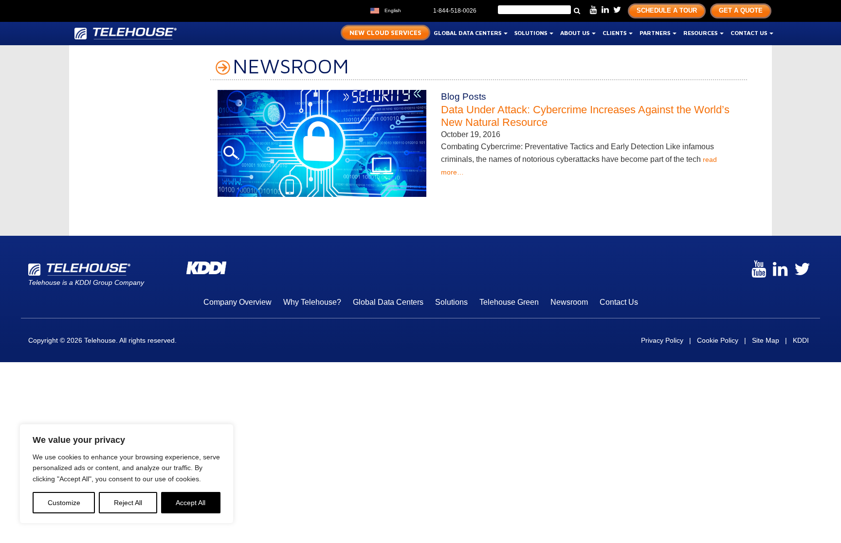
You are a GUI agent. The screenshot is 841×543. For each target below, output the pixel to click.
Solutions (531, 32)
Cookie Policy (717, 340)
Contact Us (749, 32)
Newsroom (569, 302)
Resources (701, 32)
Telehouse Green (509, 302)
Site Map (765, 340)
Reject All (128, 503)
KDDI (801, 340)
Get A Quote (741, 10)
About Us (575, 32)
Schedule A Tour (667, 10)
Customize (64, 503)
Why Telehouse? (312, 302)
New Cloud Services (385, 32)
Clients (615, 32)
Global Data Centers (468, 32)
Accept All (190, 503)
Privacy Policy (662, 340)
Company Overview (237, 302)
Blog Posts (463, 96)
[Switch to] (411, 9)
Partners (656, 32)
